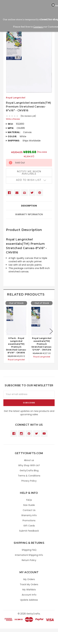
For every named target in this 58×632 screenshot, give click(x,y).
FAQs (29, 500)
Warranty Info (29, 515)
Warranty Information (29, 214)
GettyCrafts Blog (29, 470)
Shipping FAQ (29, 549)
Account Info (29, 594)
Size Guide (29, 505)
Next (51, 331)
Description (29, 205)
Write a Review (13, 119)
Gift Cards (29, 525)
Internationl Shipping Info (29, 555)
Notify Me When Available (29, 172)
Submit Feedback (29, 530)
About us (29, 460)
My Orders (29, 579)
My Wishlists (29, 589)
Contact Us (29, 510)
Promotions (29, 520)
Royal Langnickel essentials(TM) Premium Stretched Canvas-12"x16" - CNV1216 (41, 344)
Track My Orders (29, 584)
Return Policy (29, 560)
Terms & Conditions (29, 475)
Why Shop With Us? (29, 465)
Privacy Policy (29, 480)
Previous (7, 331)
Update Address (29, 599)
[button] (53, 5)
